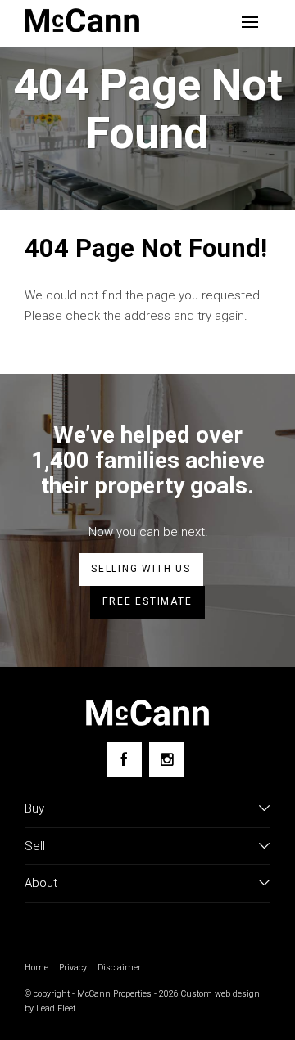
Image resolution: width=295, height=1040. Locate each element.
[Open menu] (249, 22)
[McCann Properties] (82, 20)
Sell (35, 846)
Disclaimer (119, 967)
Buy (34, 808)
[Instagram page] (166, 759)
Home (36, 967)
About (41, 883)
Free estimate (147, 601)
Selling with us (141, 568)
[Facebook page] (124, 759)
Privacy (73, 967)
